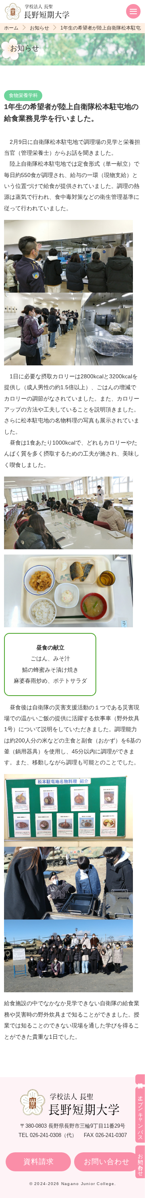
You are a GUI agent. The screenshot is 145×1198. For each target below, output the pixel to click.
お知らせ (39, 27)
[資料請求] (140, 1079)
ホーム (11, 27)
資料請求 (38, 1162)
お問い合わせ (106, 1162)
